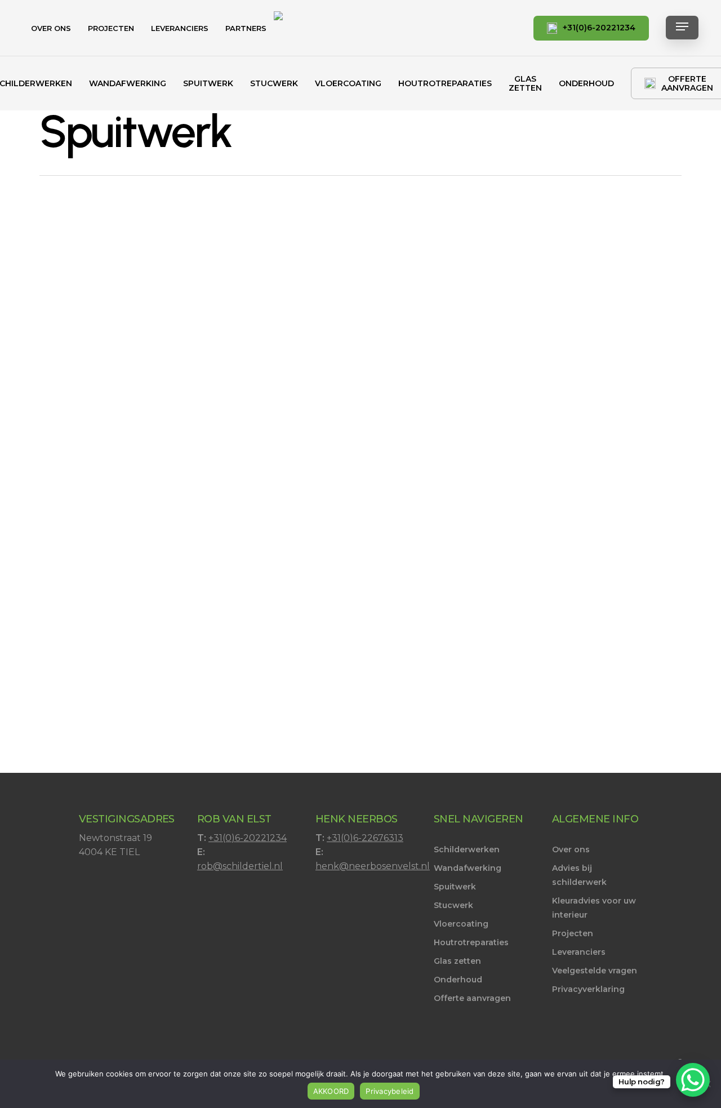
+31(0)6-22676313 (365, 838)
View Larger (108, 292)
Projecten (572, 933)
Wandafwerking (467, 868)
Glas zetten (457, 961)
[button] (682, 28)
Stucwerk (453, 905)
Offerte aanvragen (472, 998)
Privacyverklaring (588, 989)
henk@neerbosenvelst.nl (372, 866)
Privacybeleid (389, 1091)
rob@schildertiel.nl (240, 866)
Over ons (571, 849)
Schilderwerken (467, 849)
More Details (173, 292)
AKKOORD (331, 1091)
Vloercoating (461, 924)
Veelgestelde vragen (594, 970)
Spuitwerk (455, 887)
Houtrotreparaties (471, 942)
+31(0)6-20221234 (247, 838)
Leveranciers (579, 952)
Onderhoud (458, 979)
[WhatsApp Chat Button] (693, 1080)
